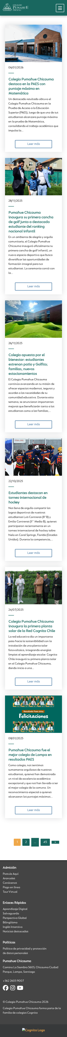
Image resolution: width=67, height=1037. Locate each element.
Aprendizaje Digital (15, 909)
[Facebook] (5, 988)
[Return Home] (15, 7)
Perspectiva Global (15, 918)
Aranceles (9, 878)
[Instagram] (12, 988)
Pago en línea (11, 887)
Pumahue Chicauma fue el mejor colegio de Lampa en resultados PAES (30, 754)
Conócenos (10, 882)
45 (45, 842)
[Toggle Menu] (60, 8)
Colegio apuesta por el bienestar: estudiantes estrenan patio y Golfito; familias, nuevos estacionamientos (28, 364)
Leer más (33, 144)
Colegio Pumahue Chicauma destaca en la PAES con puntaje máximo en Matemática (31, 86)
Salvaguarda (11, 913)
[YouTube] (20, 988)
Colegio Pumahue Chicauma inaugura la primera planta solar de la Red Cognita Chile (32, 626)
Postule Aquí (10, 874)
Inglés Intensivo (13, 927)
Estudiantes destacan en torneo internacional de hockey (28, 497)
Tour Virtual (10, 891)
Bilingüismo (10, 922)
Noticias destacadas (15, 931)
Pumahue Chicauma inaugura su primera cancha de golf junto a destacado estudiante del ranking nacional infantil (31, 222)
